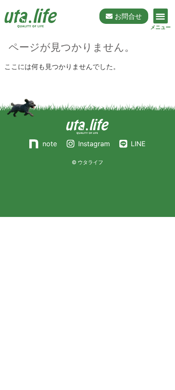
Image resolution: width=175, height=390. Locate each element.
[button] (160, 16)
